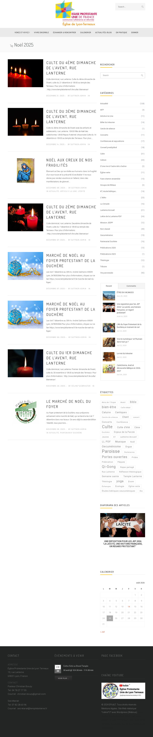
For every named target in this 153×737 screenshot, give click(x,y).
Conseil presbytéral (108, 147)
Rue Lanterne (108, 472)
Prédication (107, 462)
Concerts (104, 135)
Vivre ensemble (41, 32)
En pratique (121, 32)
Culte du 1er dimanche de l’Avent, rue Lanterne (69, 357)
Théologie (104, 260)
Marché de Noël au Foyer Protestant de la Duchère (70, 260)
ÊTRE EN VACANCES (125, 292)
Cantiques (121, 412)
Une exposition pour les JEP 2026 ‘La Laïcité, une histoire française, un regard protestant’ (129, 308)
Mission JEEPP (106, 223)
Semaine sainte (110, 476)
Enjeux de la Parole (124, 432)
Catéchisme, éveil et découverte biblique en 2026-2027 (129, 368)
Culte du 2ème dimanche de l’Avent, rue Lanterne (71, 212)
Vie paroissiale (106, 273)
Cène (137, 427)
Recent (109, 286)
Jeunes (105, 437)
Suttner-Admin (78, 96)
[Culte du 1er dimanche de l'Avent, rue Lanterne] (25, 363)
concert (136, 417)
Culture (103, 160)
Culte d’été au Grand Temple (75, 666)
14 (129, 606)
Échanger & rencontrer (64, 32)
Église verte (105, 172)
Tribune (103, 266)
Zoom (131, 481)
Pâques (121, 462)
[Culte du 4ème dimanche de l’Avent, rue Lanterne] (25, 73)
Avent (123, 402)
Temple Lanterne (132, 476)
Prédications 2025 (108, 254)
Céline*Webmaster (80, 386)
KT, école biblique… (108, 191)
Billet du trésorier (107, 122)
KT (114, 437)
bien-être (109, 407)
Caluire (106, 412)
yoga (120, 481)
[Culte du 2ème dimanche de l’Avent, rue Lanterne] (25, 217)
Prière (135, 457)
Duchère (106, 432)
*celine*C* (106, 712)
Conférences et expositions (112, 141)
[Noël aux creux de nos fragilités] (25, 170)
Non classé (105, 229)
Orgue (128, 446)
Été (141, 491)
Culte (102, 154)
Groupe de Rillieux (108, 185)
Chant (125, 417)
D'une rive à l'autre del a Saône (113, 166)
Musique (120, 441)
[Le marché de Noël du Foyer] (25, 412)
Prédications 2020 (108, 248)
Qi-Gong (109, 467)
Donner (134, 32)
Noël (132, 442)
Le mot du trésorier (125, 353)
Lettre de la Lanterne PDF (111, 216)
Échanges (106, 486)
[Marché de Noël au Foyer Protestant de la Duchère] (25, 266)
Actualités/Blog (103, 32)
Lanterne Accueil (107, 210)
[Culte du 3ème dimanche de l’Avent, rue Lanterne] (25, 121)
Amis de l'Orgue (109, 402)
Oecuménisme (106, 235)
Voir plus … (63, 678)
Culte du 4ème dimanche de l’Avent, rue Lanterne (71, 67)
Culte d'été (123, 427)
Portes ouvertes (114, 457)
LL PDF (106, 441)
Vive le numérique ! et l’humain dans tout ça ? (129, 340)
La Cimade (104, 204)
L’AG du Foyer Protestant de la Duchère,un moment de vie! (129, 325)
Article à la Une (68, 191)
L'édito (81, 191)
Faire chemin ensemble (110, 179)
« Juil (102, 632)
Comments (131, 286)
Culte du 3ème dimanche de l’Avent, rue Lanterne (71, 116)
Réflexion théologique (130, 472)
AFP (102, 110)
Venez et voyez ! (22, 32)
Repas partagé (127, 467)
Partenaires (129, 452)
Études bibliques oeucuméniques (118, 491)
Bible (133, 402)
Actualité (54, 191)
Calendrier (85, 32)
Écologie (119, 486)
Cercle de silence (107, 128)
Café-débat (125, 408)
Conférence (122, 422)
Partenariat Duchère (71, 433)
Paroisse (111, 451)
